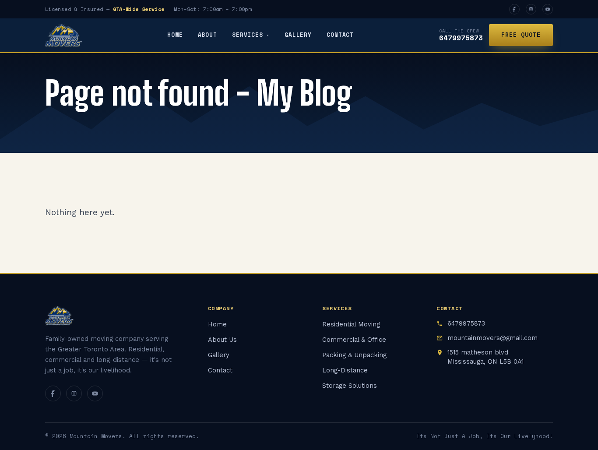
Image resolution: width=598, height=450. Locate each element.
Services (247, 35)
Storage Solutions (349, 386)
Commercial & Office (354, 340)
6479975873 (461, 37)
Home (175, 35)
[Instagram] (531, 9)
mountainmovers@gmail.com (492, 338)
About (207, 35)
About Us (222, 340)
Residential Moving (351, 324)
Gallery (298, 35)
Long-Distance (345, 370)
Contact (340, 35)
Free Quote (521, 34)
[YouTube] (547, 9)
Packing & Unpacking (354, 355)
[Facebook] (514, 9)
